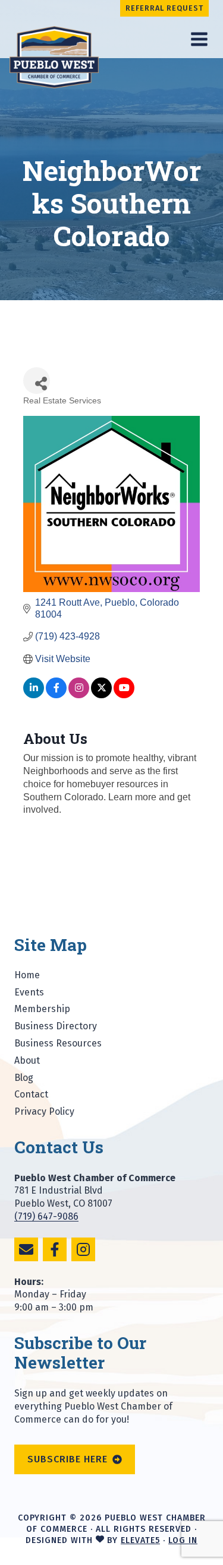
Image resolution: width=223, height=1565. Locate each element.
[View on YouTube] (124, 695)
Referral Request (164, 8)
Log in (182, 1540)
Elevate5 (140, 1540)
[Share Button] (36, 380)
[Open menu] (198, 39)
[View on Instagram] (78, 695)
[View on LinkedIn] (33, 695)
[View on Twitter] (101, 695)
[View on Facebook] (56, 695)
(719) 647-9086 (46, 1216)
